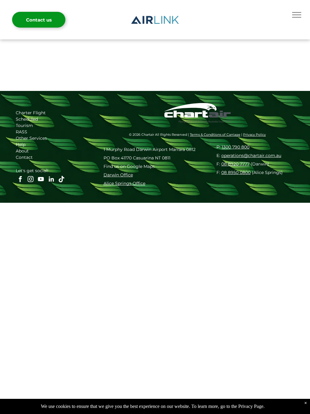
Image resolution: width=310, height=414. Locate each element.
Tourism (24, 125)
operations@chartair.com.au (251, 155)
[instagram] (30, 180)
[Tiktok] (61, 180)
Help (20, 144)
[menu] (297, 15)
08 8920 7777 (235, 164)
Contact (24, 157)
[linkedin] (51, 180)
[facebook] (20, 180)
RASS (21, 132)
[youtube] (40, 180)
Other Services (31, 138)
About (22, 151)
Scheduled (27, 119)
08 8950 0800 (236, 172)
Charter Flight (31, 112)
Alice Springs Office (124, 183)
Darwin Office (118, 175)
